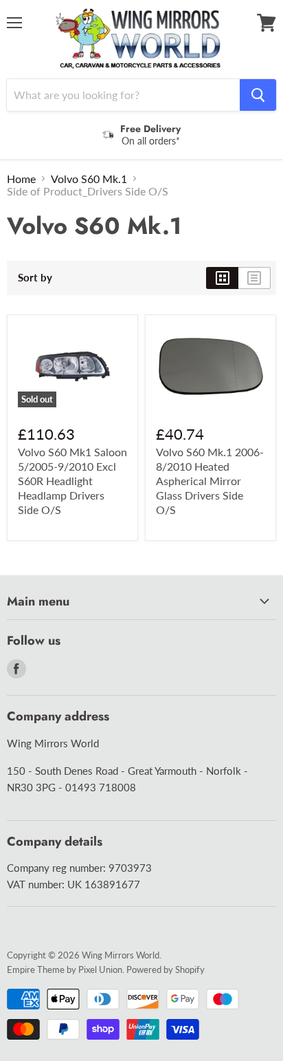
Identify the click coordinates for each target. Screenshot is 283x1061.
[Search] (258, 95)
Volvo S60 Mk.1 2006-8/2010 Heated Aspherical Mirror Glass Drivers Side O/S (210, 480)
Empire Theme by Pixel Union (64, 969)
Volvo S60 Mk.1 (89, 179)
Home (21, 179)
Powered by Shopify (165, 969)
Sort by (35, 277)
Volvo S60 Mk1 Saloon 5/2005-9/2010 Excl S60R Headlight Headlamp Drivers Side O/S (72, 480)
